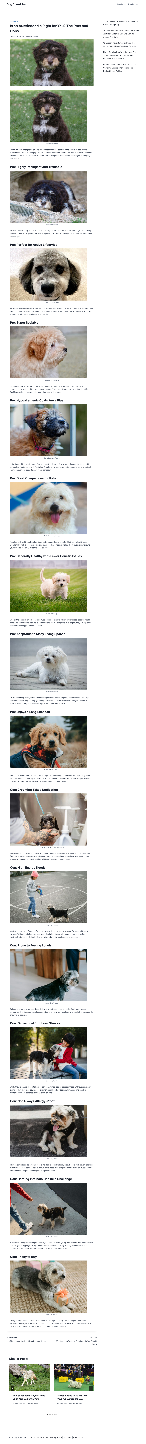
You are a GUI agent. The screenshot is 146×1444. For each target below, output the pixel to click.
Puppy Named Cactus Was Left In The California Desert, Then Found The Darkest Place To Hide (119, 67)
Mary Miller (63, 1403)
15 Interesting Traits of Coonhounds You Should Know (76, 1341)
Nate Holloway (20, 1403)
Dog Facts (121, 4)
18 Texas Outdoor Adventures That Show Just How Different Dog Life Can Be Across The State (121, 33)
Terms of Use (42, 1437)
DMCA (32, 1437)
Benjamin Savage (18, 36)
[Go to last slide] (12, 1388)
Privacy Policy (56, 1437)
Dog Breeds (133, 4)
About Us (67, 1437)
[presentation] (29, 1377)
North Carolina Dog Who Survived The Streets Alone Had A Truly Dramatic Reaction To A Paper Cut (119, 55)
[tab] (47, 1414)
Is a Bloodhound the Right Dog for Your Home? (27, 1339)
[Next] (91, 1388)
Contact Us (78, 1437)
